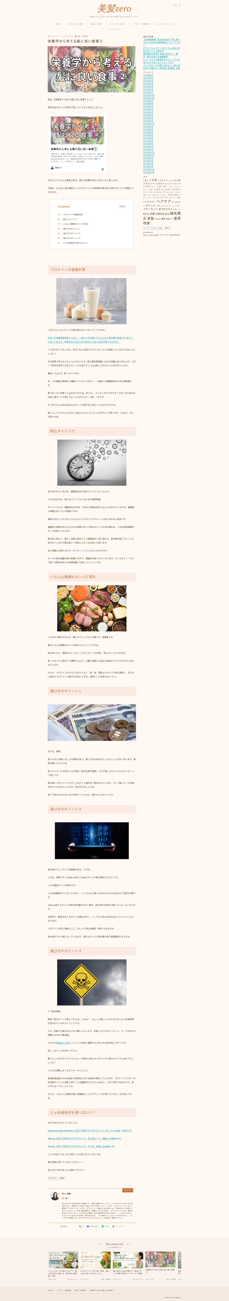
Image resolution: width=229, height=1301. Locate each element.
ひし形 (171, 180)
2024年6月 (148, 135)
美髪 (150, 218)
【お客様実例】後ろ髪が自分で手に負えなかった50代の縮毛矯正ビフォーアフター (161, 42)
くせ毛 (153, 180)
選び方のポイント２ (72, 233)
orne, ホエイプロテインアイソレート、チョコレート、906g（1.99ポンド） (86, 1138)
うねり (146, 180)
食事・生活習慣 (82, 36)
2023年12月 (149, 153)
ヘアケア (164, 201)
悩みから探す (96, 24)
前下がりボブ (165, 209)
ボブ (148, 205)
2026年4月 (148, 87)
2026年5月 (148, 84)
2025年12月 (149, 95)
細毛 (167, 214)
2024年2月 (148, 147)
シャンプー (162, 186)
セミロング (161, 192)
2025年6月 (148, 110)
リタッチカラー (166, 206)
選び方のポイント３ (72, 238)
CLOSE (122, 206)
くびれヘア (163, 180)
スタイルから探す (75, 24)
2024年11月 (148, 124)
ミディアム (156, 206)
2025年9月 (148, 101)
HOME (58, 24)
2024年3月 (148, 144)
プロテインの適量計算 (73, 215)
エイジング (169, 184)
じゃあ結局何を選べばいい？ (75, 243)
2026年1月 (148, 92)
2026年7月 (148, 78)
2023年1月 (148, 167)
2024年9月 (148, 127)
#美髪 (62, 1178)
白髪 (152, 213)
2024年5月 (148, 138)
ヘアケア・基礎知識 (140, 24)
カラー (154, 186)
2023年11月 (148, 155)
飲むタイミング (70, 219)
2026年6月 (148, 81)
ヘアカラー (150, 202)
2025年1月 (148, 121)
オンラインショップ (165, 24)
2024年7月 (148, 132)
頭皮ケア (169, 219)
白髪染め (160, 214)
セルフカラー (170, 192)
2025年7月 (148, 107)
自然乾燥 (158, 219)
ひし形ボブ (159, 184)
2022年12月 (149, 170)
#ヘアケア (52, 1178)
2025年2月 (148, 118)
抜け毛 (146, 214)
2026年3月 (148, 90)
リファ (174, 206)
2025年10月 (149, 98)
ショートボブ (154, 190)
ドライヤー (163, 195)
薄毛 (163, 219)
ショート (171, 186)
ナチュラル (173, 195)
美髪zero (114, 8)
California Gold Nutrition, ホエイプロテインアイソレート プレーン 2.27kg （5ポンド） (90, 1131)
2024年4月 (148, 141)
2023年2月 (148, 164)
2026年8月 (148, 75)
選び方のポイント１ (72, 229)
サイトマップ (114, 29)
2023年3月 (148, 161)
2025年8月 (148, 104)
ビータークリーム (164, 197)
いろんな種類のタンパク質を (75, 224)
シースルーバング (169, 189)
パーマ (154, 197)
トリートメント (153, 195)
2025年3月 (148, 115)
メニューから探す (117, 24)
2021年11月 (148, 173)
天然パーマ (176, 209)
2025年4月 (148, 112)
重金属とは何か (63, 1043)
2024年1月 (148, 150)
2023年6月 (148, 158)
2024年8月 (148, 130)
